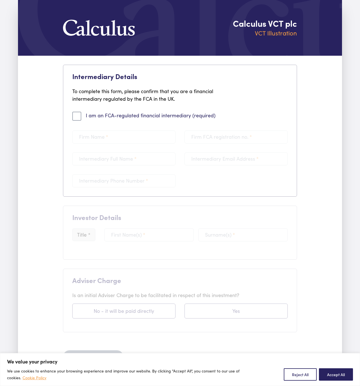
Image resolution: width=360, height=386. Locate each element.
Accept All (336, 374)
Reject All (300, 374)
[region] (180, 369)
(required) (150, 115)
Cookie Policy (34, 377)
